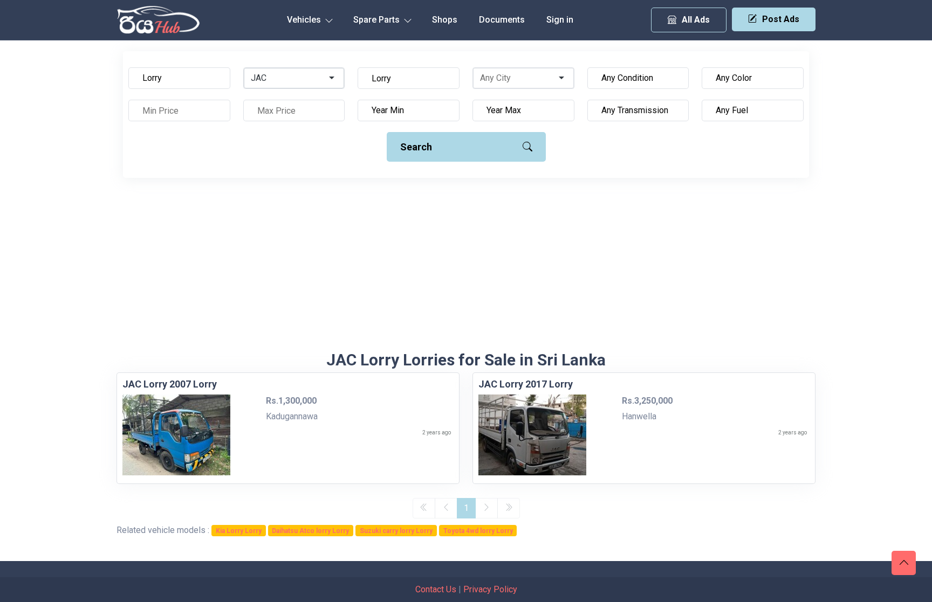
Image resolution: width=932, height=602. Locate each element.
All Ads (696, 20)
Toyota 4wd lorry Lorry (478, 531)
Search (416, 147)
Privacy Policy (490, 589)
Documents (502, 20)
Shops (444, 20)
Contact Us (435, 589)
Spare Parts (377, 20)
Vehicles (305, 20)
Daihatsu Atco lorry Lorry (310, 531)
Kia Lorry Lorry (239, 531)
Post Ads (780, 19)
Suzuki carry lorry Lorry (396, 531)
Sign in (559, 20)
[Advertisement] (466, 269)
